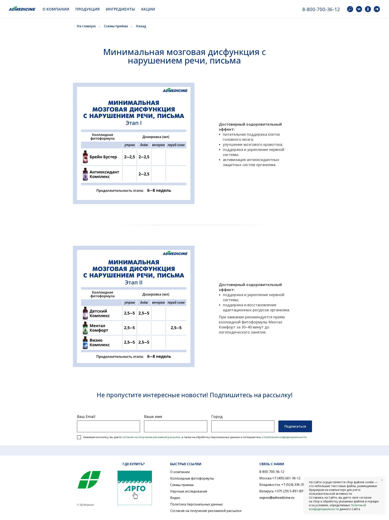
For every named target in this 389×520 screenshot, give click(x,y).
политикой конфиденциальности (285, 437)
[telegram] (377, 9)
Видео (175, 498)
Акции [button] (148, 9)
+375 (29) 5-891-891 (290, 491)
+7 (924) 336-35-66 (295, 484)
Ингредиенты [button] (120, 9)
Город (216, 416)
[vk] (359, 9)
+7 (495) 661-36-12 (286, 478)
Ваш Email (86, 416)
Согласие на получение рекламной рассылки (205, 510)
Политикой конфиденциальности (337, 507)
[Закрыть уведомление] (382, 480)
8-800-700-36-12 (321, 9)
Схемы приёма (116, 26)
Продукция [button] (87, 9)
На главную (86, 26)
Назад (141, 26)
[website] (350, 9)
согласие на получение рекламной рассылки (151, 437)
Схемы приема (181, 485)
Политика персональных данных (196, 504)
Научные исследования (188, 491)
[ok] (368, 9)
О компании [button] (56, 9)
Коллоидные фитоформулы (192, 478)
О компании (180, 472)
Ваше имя (153, 416)
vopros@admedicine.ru (276, 497)
